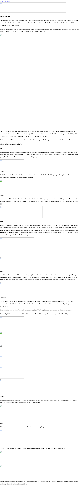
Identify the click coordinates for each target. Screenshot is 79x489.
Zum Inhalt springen (5, 1)
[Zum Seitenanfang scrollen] (0, 488)
